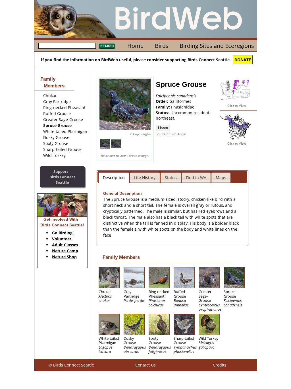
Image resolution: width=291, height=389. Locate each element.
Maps (221, 177)
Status (171, 177)
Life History (144, 177)
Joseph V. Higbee (142, 134)
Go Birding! (63, 233)
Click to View (236, 105)
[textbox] (67, 46)
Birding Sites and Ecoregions (217, 46)
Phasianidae (182, 107)
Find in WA (196, 177)
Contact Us (145, 365)
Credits (219, 365)
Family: (163, 107)
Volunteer (61, 238)
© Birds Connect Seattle (71, 365)
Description (114, 177)
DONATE (242, 59)
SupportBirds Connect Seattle (62, 177)
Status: (163, 112)
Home (135, 46)
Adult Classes (65, 244)
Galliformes (180, 101)
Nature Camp (65, 250)
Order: (162, 101)
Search (107, 46)
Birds (162, 46)
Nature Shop (64, 256)
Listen (163, 128)
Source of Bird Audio (171, 134)
